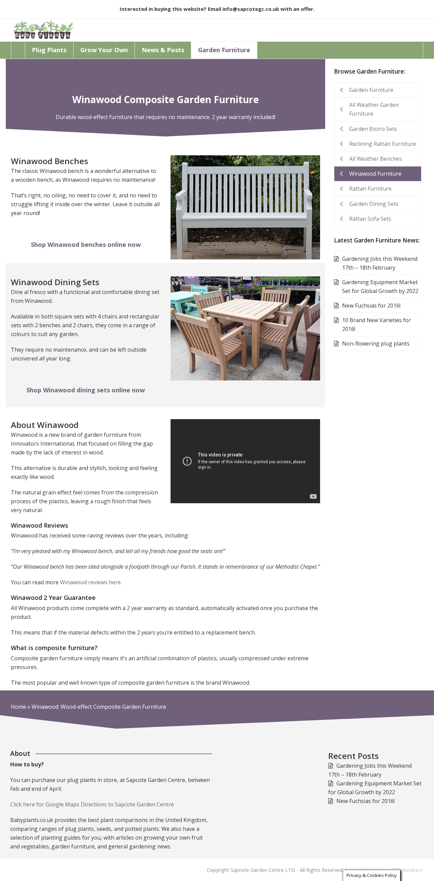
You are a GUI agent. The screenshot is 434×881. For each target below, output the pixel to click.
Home (18, 706)
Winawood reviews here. (91, 582)
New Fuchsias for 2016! (365, 801)
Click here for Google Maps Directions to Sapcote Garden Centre (92, 804)
